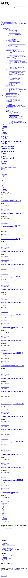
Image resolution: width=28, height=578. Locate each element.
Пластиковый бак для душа (15, 58)
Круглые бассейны (13, 30)
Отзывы (5, 126)
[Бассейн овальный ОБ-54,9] (4, 197)
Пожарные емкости (10, 85)
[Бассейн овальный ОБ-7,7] (4, 223)
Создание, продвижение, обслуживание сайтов (11, 570)
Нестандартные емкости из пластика (17, 119)
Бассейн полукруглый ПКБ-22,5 (12, 454)
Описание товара (5, 209)
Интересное (8, 110)
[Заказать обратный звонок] (20, 19)
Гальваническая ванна (14, 115)
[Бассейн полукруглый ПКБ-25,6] (4, 464)
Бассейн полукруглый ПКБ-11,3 (12, 251)
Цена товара (3, 168)
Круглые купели (12, 39)
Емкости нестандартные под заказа (11, 549)
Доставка (5, 124)
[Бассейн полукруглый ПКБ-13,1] (4, 286)
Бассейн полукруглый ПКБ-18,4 (12, 391)
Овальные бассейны (13, 31)
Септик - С (11, 84)
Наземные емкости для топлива (16, 116)
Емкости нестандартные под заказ (14, 69)
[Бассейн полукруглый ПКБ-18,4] (4, 388)
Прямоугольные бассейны (15, 34)
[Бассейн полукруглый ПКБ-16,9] (4, 362)
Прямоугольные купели (14, 36)
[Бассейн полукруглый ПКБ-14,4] (4, 324)
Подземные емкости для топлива (16, 55)
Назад (4, 175)
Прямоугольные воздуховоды (15, 47)
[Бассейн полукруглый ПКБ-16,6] (4, 350)
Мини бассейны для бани (12, 108)
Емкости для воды (10, 57)
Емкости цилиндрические (15, 60)
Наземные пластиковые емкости (16, 53)
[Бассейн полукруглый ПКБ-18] (4, 375)
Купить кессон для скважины (15, 121)
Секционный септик (13, 83)
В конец (5, 190)
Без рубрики (6, 560)
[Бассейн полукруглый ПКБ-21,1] (4, 426)
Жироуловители (9, 86)
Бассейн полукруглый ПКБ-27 (12, 480)
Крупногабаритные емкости (12, 94)
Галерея (5, 127)
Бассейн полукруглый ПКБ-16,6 (12, 353)
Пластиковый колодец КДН (15, 78)
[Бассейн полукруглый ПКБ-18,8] (4, 401)
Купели (7, 35)
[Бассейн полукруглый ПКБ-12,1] (4, 274)
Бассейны (8, 29)
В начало (5, 174)
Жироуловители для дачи (14, 88)
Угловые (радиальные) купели (16, 38)
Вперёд (5, 189)
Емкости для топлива (11, 50)
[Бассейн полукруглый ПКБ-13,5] (4, 299)
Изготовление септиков (11, 96)
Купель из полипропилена (12, 97)
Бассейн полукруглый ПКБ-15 (12, 340)
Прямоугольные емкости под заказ (17, 71)
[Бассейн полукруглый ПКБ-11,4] (4, 261)
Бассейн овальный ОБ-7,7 (10, 226)
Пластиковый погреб (11, 101)
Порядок (3, 169)
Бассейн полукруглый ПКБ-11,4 (12, 264)
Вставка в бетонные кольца (12, 49)
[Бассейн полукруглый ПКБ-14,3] (4, 312)
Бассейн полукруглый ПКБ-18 (12, 378)
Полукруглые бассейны (14, 33)
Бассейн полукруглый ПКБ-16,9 (12, 366)
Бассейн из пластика (13, 113)
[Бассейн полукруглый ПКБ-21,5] (4, 439)
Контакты (5, 128)
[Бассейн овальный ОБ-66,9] (4, 210)
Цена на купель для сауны (15, 99)
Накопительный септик (14, 80)
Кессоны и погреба (10, 40)
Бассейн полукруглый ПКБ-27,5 (12, 493)
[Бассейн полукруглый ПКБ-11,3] (4, 248)
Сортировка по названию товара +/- (9, 167)
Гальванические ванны (11, 93)
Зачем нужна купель (13, 112)
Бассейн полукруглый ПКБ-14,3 (12, 315)
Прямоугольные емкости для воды (17, 61)
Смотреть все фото (14, 566)
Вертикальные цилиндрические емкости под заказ (16, 73)
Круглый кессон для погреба (15, 41)
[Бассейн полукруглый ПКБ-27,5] (4, 489)
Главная (5, 27)
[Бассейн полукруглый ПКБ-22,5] (4, 451)
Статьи (5, 95)
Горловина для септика (14, 79)
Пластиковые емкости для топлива (14, 105)
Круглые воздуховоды (14, 46)
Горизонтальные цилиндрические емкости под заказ (16, 68)
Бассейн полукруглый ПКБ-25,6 (12, 467)
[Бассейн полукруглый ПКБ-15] (4, 337)
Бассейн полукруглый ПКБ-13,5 (12, 302)
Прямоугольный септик (14, 82)
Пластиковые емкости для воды (16, 118)
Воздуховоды (9, 45)
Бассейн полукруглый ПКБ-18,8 (12, 404)
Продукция (5, 28)
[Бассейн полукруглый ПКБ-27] (4, 477)
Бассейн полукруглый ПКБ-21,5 (12, 442)
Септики (8, 77)
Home (4, 132)
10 (3, 187)
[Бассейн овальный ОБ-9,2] (4, 235)
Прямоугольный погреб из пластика (17, 44)
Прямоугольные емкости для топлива (17, 56)
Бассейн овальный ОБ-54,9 (11, 201)
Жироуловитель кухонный (15, 91)
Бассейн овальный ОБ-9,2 (10, 239)
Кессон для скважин (13, 42)
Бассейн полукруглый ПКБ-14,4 (12, 328)
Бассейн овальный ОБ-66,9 (11, 213)
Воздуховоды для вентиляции (13, 100)
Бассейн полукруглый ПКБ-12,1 (12, 277)
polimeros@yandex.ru (8, 528)
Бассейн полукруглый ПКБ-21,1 (12, 429)
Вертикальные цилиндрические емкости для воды (16, 65)
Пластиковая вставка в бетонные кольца (15, 106)
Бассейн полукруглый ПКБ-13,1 (12, 289)
